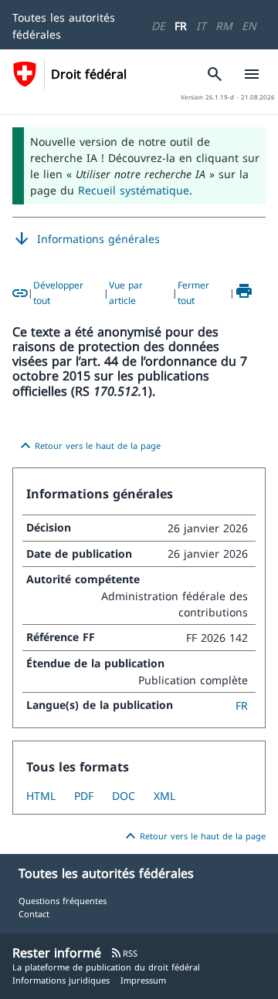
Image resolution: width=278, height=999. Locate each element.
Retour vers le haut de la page (88, 446)
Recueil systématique (133, 190)
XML (164, 795)
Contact (34, 914)
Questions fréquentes (63, 900)
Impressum (143, 980)
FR (181, 26)
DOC (123, 795)
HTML (41, 795)
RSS (123, 953)
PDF (83, 795)
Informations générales (86, 239)
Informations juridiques (61, 980)
